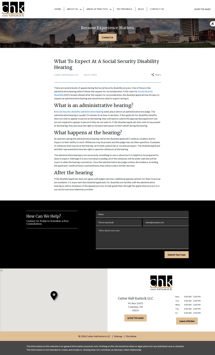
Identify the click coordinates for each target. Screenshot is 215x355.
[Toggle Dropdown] (80, 9)
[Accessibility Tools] (212, 23)
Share (158, 74)
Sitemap (118, 336)
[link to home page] (13, 9)
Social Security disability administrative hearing (79, 111)
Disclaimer (131, 336)
